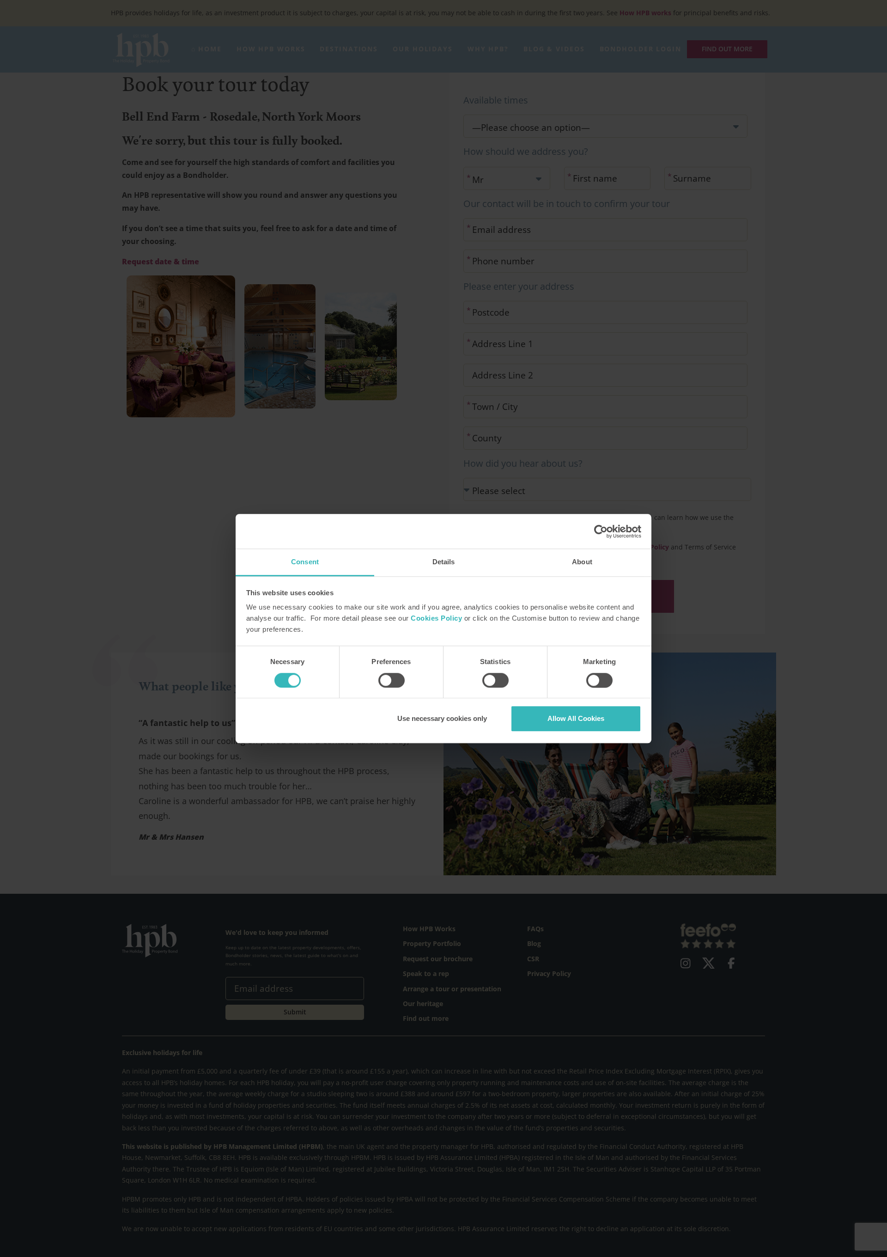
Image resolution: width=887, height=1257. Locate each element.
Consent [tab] (305, 562)
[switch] (391, 680)
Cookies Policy (436, 618)
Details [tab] (443, 562)
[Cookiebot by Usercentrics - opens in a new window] (600, 531)
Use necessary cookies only (442, 718)
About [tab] (582, 562)
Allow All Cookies (575, 718)
